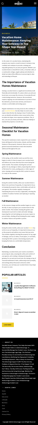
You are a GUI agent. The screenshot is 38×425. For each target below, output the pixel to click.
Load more (7, 325)
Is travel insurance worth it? (23, 299)
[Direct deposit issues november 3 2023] (7, 313)
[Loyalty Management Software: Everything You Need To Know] (7, 287)
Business (6, 33)
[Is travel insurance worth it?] (7, 300)
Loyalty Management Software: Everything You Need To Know (25, 287)
